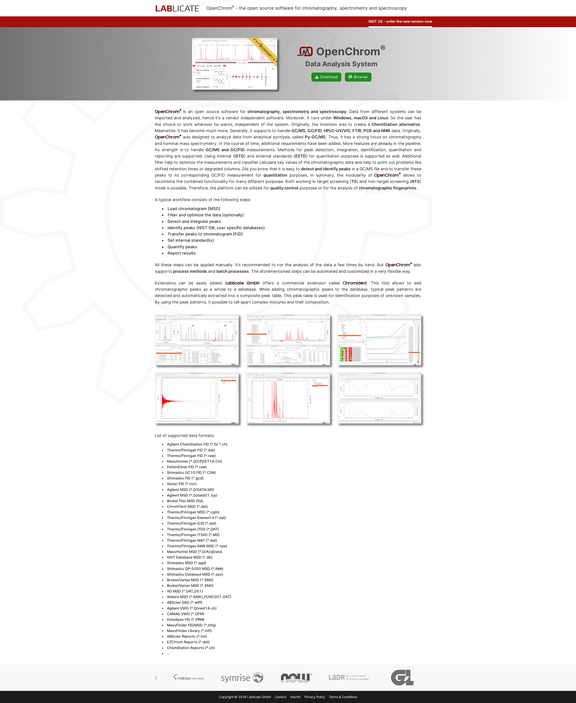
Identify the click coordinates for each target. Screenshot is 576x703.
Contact (280, 697)
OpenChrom (168, 111)
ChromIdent (355, 283)
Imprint (295, 697)
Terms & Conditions (343, 697)
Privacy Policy (314, 697)
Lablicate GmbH (242, 283)
